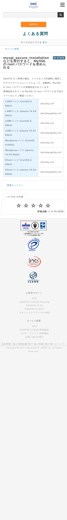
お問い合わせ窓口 (34, 336)
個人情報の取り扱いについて (49, 344)
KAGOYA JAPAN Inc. (41, 348)
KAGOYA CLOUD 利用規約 (34, 329)
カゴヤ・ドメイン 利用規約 (34, 333)
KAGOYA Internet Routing (34, 302)
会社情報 (6, 344)
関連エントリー (15, 185)
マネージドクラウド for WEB (34, 312)
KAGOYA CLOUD (34, 309)
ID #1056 (59, 58)
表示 (45, 42)
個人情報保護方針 (22, 344)
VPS (34, 298)
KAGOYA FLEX (34, 305)
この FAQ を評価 (14, 196)
